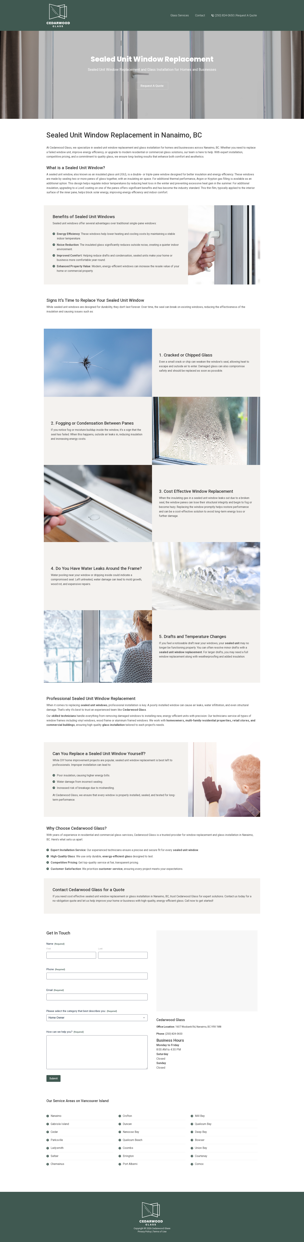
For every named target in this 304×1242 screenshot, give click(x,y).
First (48, 948)
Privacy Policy (144, 1231)
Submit (53, 1078)
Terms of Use (159, 1231)
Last (100, 948)
